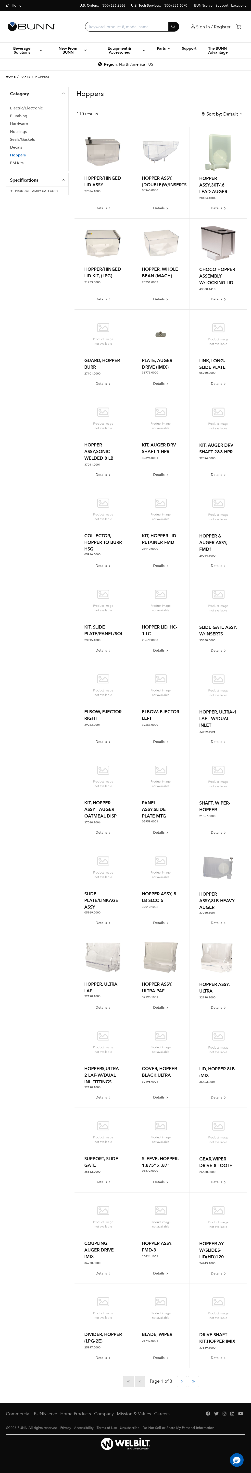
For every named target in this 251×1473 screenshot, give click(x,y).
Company (104, 1413)
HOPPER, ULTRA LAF (100, 987)
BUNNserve (45, 1413)
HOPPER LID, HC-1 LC (159, 630)
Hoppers (18, 155)
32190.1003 (92, 996)
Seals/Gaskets (22, 139)
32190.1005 (207, 731)
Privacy (65, 1428)
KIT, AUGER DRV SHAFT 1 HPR (159, 448)
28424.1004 (207, 198)
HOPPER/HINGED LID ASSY (102, 181)
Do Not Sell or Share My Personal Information (178, 1428)
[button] (237, 1460)
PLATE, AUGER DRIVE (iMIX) (157, 364)
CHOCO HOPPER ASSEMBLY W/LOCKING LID (217, 276)
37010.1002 (150, 907)
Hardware (19, 123)
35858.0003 (207, 640)
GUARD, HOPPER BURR (102, 364)
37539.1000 (207, 1347)
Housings (18, 131)
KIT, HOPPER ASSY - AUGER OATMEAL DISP (100, 809)
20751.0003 (150, 282)
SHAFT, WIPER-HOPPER (214, 806)
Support (189, 48)
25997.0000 (92, 1347)
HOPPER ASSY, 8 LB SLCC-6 (159, 897)
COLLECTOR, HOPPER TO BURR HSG (103, 542)
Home (10, 76)
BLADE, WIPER (157, 1334)
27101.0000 (92, 373)
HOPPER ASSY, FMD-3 (157, 1246)
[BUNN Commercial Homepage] (31, 27)
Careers (162, 1413)
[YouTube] (240, 1414)
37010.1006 (92, 822)
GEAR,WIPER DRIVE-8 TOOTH (216, 1162)
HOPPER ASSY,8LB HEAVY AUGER (217, 900)
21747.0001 (150, 1341)
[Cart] (238, 27)
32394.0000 (207, 458)
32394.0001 (150, 458)
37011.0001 (92, 464)
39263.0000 (150, 724)
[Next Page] (182, 1381)
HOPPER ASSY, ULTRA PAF (157, 987)
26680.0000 (207, 1172)
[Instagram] (224, 1414)
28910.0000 (150, 548)
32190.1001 (150, 997)
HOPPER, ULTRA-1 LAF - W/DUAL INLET (218, 718)
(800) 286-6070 (175, 5)
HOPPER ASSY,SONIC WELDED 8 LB (98, 451)
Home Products (75, 1413)
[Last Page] (193, 1381)
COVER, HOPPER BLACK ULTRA (159, 1072)
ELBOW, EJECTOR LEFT (160, 715)
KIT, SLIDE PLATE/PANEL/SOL (103, 630)
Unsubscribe (129, 1428)
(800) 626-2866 (113, 5)
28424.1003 (150, 1256)
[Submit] (173, 27)
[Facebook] (208, 1414)
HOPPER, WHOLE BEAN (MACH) (160, 272)
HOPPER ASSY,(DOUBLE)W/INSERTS (161, 181)
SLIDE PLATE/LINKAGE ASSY (101, 900)
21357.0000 (207, 816)
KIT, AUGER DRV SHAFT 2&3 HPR (216, 448)
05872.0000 (150, 1170)
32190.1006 (92, 1087)
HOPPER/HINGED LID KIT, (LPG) (102, 272)
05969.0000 (92, 912)
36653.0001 (207, 1082)
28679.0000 (150, 640)
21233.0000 (92, 282)
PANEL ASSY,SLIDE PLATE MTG (154, 809)
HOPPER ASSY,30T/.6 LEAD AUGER (213, 185)
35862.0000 (92, 1171)
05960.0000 (150, 190)
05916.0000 (92, 554)
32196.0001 (150, 1081)
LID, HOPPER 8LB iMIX (217, 1072)
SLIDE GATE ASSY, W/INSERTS (218, 630)
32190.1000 (207, 997)
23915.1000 (92, 640)
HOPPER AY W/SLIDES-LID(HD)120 (211, 1250)
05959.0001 (150, 821)
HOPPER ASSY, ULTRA (214, 988)
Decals (16, 147)
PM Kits (17, 163)
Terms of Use (107, 1428)
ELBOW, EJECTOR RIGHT (103, 715)
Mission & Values (134, 1413)
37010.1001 (207, 912)
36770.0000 (92, 1263)
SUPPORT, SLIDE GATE (101, 1162)
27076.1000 (92, 191)
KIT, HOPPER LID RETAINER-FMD (159, 539)
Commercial (18, 1413)
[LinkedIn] (232, 1414)
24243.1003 (207, 1263)
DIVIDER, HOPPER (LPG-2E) (103, 1338)
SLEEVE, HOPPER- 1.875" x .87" (160, 1162)
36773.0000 (150, 372)
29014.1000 (207, 555)
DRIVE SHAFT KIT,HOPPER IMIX (217, 1338)
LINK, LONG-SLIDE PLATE (212, 364)
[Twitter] (216, 1414)
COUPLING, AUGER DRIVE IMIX (99, 1250)
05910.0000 (207, 372)
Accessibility (84, 1428)
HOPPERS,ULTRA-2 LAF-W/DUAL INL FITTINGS (102, 1075)
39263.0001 (92, 724)
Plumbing (18, 116)
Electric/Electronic (26, 108)
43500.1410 (207, 289)
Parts (25, 76)
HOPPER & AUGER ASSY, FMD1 (213, 542)
